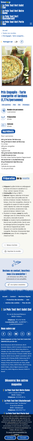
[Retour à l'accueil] (8, 2)
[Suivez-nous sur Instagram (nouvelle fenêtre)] (22, 334)
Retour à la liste (12, 245)
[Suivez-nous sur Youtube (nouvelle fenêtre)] (16, 334)
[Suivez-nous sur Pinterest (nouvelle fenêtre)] (28, 334)
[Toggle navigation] (31, 24)
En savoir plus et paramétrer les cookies (16, 433)
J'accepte (23, 437)
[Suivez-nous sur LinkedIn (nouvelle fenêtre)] (9, 334)
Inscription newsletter (17, 285)
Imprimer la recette (14, 251)
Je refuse (10, 437)
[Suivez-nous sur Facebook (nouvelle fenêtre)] (3, 334)
